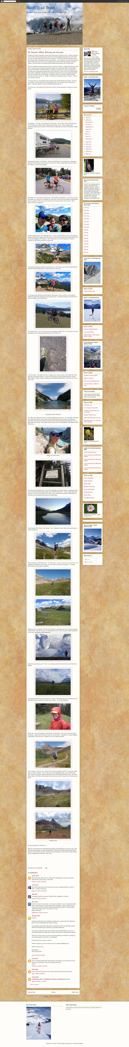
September (88, 127)
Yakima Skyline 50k (89, 291)
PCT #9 (86, 230)
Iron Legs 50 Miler (89, 332)
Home (53, 992)
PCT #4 (86, 244)
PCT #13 (86, 219)
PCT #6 (86, 238)
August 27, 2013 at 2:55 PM (39, 898)
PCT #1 (86, 252)
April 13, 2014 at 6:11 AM (38, 955)
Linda (33, 958)
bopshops (69, 1043)
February (88, 139)
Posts (88, 559)
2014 (87, 117)
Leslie (33, 885)
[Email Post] (46, 868)
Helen (33, 901)
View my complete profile (91, 71)
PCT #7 (86, 235)
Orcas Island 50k (88, 478)
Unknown (34, 915)
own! (59, 268)
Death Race (87, 495)
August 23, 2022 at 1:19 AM (39, 981)
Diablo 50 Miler (88, 481)
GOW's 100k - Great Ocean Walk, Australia (91, 335)
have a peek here (36, 971)
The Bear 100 (88, 405)
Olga (33, 894)
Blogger (81, 1043)
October (87, 124)
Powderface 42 (88, 492)
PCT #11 (86, 224)
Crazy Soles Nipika (89, 489)
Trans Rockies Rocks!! (90, 452)
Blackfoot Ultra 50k (89, 486)
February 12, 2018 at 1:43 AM (39, 966)
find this (61, 971)
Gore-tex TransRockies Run (91, 381)
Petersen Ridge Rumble (90, 329)
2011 (87, 144)
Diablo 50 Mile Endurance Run (92, 417)
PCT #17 (86, 207)
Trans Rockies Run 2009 (91, 408)
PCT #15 (86, 213)
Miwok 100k (87, 483)
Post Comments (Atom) (57, 996)
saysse (33, 977)
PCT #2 (86, 249)
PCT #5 (86, 241)
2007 (87, 154)
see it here (49, 971)
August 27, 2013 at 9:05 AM (39, 881)
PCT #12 (86, 221)
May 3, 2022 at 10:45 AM (38, 973)
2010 (87, 146)
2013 (87, 120)
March (87, 136)
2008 (87, 151)
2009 (87, 149)
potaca (33, 964)
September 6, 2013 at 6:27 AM (39, 912)
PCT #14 (86, 216)
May (86, 134)
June (87, 131)
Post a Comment (34, 984)
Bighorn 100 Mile (88, 378)
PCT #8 (86, 232)
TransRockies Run (89, 497)
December (88, 122)
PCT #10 (86, 227)
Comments (89, 562)
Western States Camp (90, 415)
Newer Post (31, 992)
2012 (87, 142)
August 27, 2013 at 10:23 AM (39, 891)
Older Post (75, 992)
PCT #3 (86, 246)
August (87, 129)
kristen (33, 875)
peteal (33, 969)
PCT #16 (86, 210)
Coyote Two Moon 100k (90, 375)
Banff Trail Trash (40, 7)
